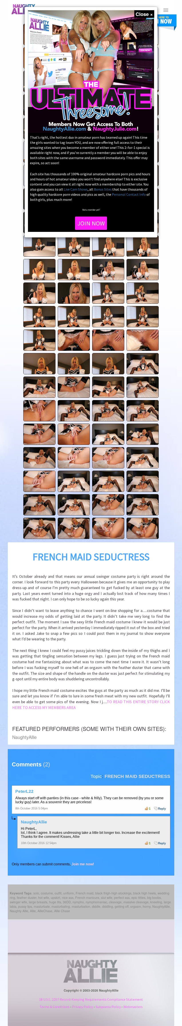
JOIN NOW (91, 223)
